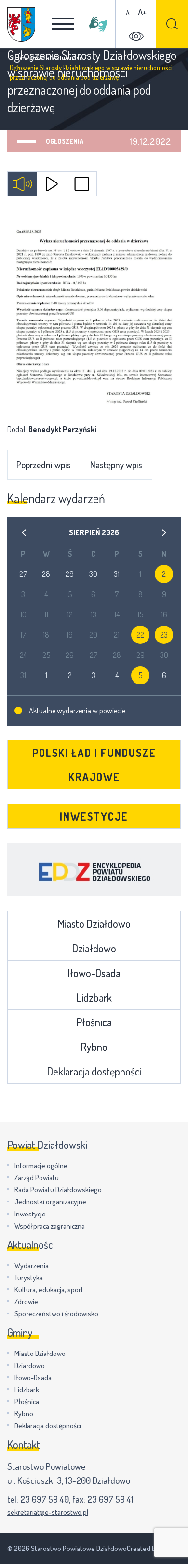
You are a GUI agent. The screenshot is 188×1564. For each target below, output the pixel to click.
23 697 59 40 (44, 1499)
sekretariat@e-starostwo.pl (47, 1512)
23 (164, 635)
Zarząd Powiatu (36, 1177)
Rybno (94, 1046)
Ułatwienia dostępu (136, 36)
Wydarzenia (31, 1265)
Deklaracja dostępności (94, 1071)
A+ (142, 12)
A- (129, 13)
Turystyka (28, 1277)
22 (140, 635)
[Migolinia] (98, 24)
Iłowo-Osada (94, 972)
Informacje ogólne (40, 1165)
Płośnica (94, 1022)
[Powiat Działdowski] (21, 24)
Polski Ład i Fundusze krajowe (94, 764)
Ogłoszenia (64, 141)
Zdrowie (26, 1301)
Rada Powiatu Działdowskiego (58, 1189)
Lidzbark (94, 997)
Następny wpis (116, 465)
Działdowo (94, 948)
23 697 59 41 (110, 1499)
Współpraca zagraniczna (49, 1225)
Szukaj (172, 24)
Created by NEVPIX (154, 1548)
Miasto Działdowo (94, 923)
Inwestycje (94, 816)
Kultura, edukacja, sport (48, 1289)
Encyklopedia (94, 869)
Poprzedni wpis (43, 465)
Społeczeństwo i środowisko (56, 1313)
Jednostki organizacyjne (50, 1201)
